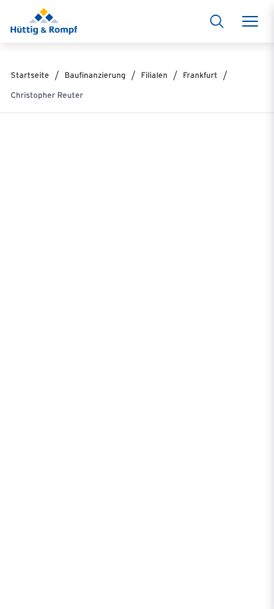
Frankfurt (200, 75)
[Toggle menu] (250, 21)
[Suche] (217, 21)
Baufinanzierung (95, 75)
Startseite (30, 75)
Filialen (154, 75)
